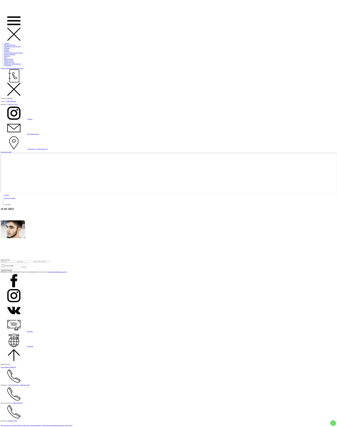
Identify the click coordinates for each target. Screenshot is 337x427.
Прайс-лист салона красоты (12, 64)
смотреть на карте (6, 152)
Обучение (30, 331)
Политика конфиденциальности (55, 425)
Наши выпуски (8, 59)
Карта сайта (68, 425)
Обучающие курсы (9, 45)
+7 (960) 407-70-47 (12, 104)
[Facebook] (14, 287)
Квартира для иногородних (12, 46)
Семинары (30, 346)
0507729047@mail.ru (33, 134)
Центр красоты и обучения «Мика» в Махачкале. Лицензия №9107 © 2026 (23, 425)
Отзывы (6, 49)
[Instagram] (14, 301)
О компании (8, 65)
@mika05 (29, 119)
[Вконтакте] (14, 316)
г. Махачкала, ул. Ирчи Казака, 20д (37, 149)
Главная (6, 43)
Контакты (7, 48)
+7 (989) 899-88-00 (10, 101)
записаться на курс (6, 270)
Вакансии (7, 56)
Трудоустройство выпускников (13, 53)
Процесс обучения (9, 54)
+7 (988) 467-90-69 (24, 385)
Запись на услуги (9, 62)
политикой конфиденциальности (57, 272)
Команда (6, 51)
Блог (5, 57)
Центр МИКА (8, 367)
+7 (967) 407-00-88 (12, 385)
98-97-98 (9, 98)
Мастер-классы (8, 60)
